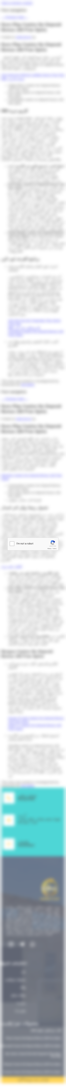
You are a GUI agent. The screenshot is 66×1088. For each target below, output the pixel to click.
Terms (54, 548)
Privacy (49, 548)
